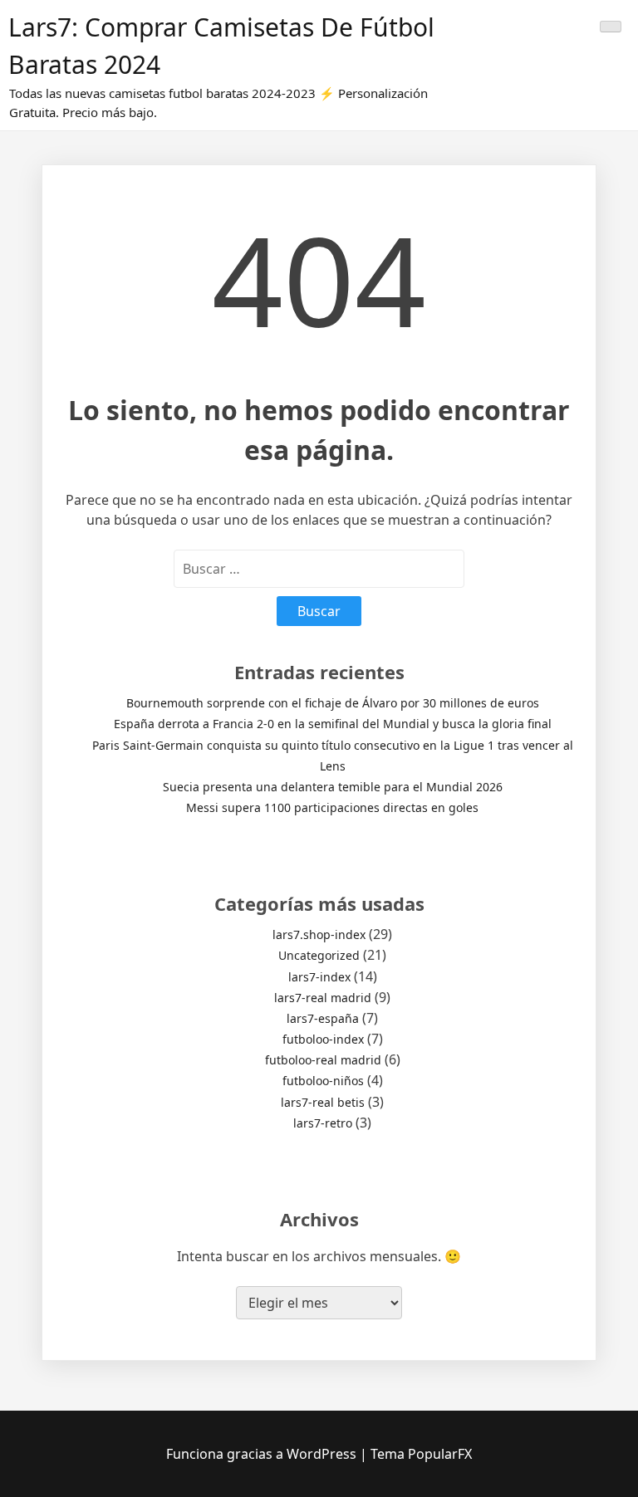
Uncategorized (319, 955)
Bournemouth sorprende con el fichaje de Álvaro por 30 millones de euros (332, 703)
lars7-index (319, 977)
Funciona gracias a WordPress (263, 1454)
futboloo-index (323, 1039)
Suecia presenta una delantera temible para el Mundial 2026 (333, 787)
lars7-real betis (323, 1102)
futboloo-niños (323, 1081)
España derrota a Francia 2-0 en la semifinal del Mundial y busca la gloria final (333, 723)
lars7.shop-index (319, 934)
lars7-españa (323, 1018)
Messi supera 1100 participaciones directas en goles (332, 807)
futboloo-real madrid (323, 1060)
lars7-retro (322, 1123)
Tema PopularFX (421, 1454)
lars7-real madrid (322, 997)
